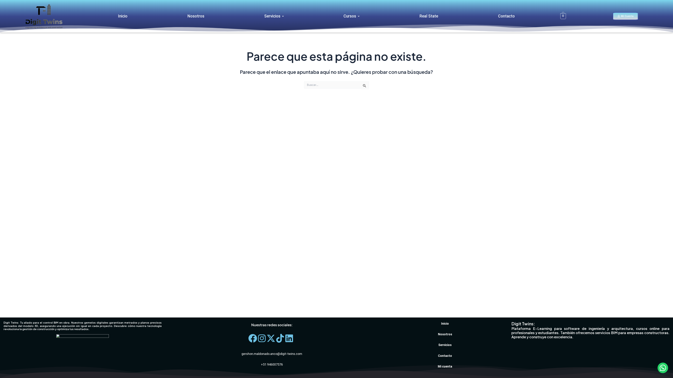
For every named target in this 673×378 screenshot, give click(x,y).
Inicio (122, 16)
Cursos (350, 16)
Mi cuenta (445, 366)
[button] (274, 16)
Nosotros (195, 16)
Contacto (506, 16)
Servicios (272, 16)
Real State (428, 16)
